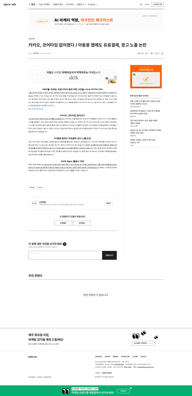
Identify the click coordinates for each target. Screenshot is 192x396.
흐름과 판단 (58, 4)
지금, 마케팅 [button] (44, 4)
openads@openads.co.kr (145, 367)
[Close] (131, 388)
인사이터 (70, 4)
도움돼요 (63, 223)
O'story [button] (91, 4)
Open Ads (10, 4)
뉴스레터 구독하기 (140, 343)
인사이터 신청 (157, 4)
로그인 (147, 4)
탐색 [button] (33, 4)
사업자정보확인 (119, 364)
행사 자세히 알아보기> (36, 109)
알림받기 (108, 203)
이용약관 (97, 373)
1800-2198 (127, 367)
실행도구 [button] (80, 4)
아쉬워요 (82, 223)
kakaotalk (47, 377)
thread (39, 377)
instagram (32, 377)
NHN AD (32, 357)
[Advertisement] (146, 187)
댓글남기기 (109, 255)
